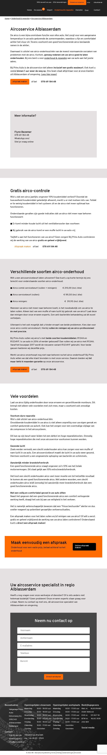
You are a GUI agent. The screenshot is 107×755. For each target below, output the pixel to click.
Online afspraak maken (82, 547)
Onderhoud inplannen (77, 2)
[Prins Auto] (12, 9)
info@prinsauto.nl (16, 742)
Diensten (79, 10)
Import (49, 10)
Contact (97, 10)
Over (87, 10)
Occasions (39, 10)
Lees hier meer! (49, 74)
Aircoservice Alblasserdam (42, 19)
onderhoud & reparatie (55, 58)
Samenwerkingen (68, 753)
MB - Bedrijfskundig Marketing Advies (43, 753)
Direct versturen (53, 677)
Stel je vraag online (24, 142)
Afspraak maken (20, 82)
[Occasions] (53, 173)
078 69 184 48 (98, 2)
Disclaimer (77, 753)
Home (29, 10)
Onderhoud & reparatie (63, 10)
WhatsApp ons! (21, 138)
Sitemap (59, 753)
